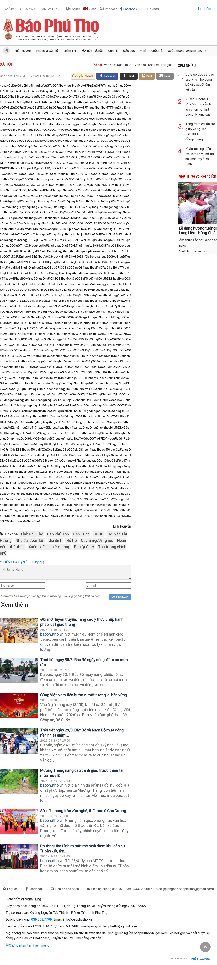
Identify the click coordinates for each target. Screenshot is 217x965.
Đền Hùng (81, 534)
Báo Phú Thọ (58, 534)
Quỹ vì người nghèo (97, 540)
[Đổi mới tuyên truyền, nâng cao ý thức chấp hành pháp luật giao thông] (19, 630)
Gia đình (55, 540)
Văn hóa (140, 65)
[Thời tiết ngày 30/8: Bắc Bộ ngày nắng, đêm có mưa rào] (19, 670)
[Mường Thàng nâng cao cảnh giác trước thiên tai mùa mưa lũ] (19, 781)
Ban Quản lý (84, 547)
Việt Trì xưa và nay (193, 251)
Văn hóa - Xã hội (92, 50)
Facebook (129, 9)
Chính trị (70, 50)
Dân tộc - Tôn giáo (160, 65)
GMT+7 (31, 9)
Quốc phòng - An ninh (182, 50)
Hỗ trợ (71, 540)
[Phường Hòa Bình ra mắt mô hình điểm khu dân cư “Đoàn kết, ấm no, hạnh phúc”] (19, 856)
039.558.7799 (41, 919)
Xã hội (6, 64)
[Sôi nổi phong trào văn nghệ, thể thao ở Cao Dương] (19, 821)
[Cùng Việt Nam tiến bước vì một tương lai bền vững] (19, 705)
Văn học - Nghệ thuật (118, 65)
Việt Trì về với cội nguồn (197, 176)
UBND (98, 534)
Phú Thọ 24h (23, 50)
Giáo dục (129, 50)
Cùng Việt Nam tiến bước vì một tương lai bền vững (83, 695)
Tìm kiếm (204, 9)
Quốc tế (157, 50)
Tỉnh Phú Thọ (31, 534)
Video (92, 9)
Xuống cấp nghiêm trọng (49, 547)
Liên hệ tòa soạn (66, 889)
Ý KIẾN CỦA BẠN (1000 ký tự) (22, 562)
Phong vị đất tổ (47, 50)
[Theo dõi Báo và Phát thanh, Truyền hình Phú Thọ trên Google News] (83, 76)
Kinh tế (113, 50)
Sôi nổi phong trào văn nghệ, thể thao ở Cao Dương (83, 810)
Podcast (110, 9)
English (75, 9)
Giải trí (202, 50)
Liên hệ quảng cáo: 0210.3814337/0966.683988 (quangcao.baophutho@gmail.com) (152, 889)
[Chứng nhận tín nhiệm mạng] (27, 945)
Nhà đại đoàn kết (30, 540)
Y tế (143, 50)
